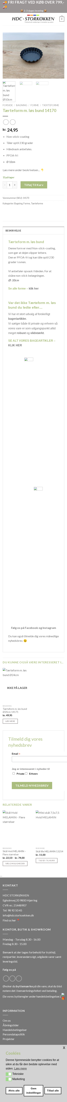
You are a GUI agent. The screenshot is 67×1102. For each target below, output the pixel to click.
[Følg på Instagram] (12, 978)
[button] (9, 1074)
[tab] (33, 230)
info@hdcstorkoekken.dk (18, 915)
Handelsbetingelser (15, 1029)
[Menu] (5, 19)
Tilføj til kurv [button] (46, 860)
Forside (8, 105)
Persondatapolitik (14, 1034)
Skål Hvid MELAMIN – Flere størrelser (14, 853)
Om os (7, 1020)
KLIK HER (15, 345)
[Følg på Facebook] (6, 978)
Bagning (21, 105)
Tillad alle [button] (53, 1090)
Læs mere (10, 721)
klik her (34, 288)
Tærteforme (50, 105)
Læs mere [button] (20, 1068)
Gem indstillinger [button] (33, 1090)
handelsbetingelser (47, 996)
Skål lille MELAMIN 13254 (49, 851)
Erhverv (33, 774)
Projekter (8, 1039)
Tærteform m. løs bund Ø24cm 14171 (15, 710)
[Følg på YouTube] (19, 978)
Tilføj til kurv (33, 184)
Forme (35, 105)
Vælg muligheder (15, 863)
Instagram (49, 627)
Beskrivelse (13, 230)
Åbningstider (11, 1025)
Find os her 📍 (11, 920)
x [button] (64, 1047)
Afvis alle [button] (14, 1090)
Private (20, 774)
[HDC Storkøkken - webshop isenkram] (33, 19)
